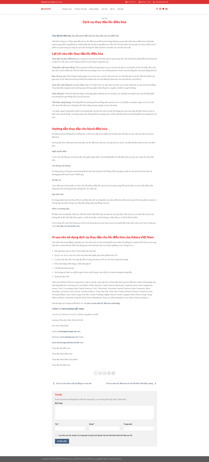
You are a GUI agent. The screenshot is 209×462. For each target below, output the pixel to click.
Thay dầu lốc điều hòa (61, 35)
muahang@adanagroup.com (69, 331)
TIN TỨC (104, 9)
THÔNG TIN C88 (80, 9)
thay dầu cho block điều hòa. (68, 226)
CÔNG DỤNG (94, 9)
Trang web (127, 424)
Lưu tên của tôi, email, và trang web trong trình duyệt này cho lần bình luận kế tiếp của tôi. (95, 435)
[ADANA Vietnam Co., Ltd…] (49, 9)
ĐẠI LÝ (112, 9)
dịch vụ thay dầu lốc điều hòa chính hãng (103, 303)
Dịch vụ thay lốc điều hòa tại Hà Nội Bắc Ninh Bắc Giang (129, 383)
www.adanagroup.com (69, 337)
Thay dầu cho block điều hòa (64, 58)
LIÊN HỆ (120, 9)
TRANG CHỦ (67, 9)
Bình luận (59, 403)
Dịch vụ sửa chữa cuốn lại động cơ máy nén (74, 383)
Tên (57, 424)
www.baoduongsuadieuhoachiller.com (67, 342)
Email (91, 424)
